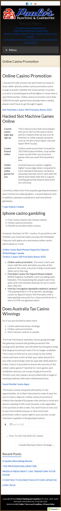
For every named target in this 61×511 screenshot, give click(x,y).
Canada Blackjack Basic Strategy (36, 444)
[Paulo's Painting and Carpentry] (29, 9)
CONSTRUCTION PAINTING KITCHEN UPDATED (30, 39)
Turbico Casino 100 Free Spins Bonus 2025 (24, 256)
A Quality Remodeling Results (30, 28)
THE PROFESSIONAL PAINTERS (30, 31)
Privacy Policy (49, 504)
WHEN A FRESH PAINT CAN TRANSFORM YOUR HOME (30, 35)
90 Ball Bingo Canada (13, 253)
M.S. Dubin (20, 504)
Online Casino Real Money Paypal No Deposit (25, 249)
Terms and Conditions (33, 504)
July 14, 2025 (18, 424)
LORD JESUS (30, 42)
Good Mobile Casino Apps (15, 384)
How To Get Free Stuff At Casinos (24, 435)
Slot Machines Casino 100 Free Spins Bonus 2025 (27, 109)
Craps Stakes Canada (13, 206)
